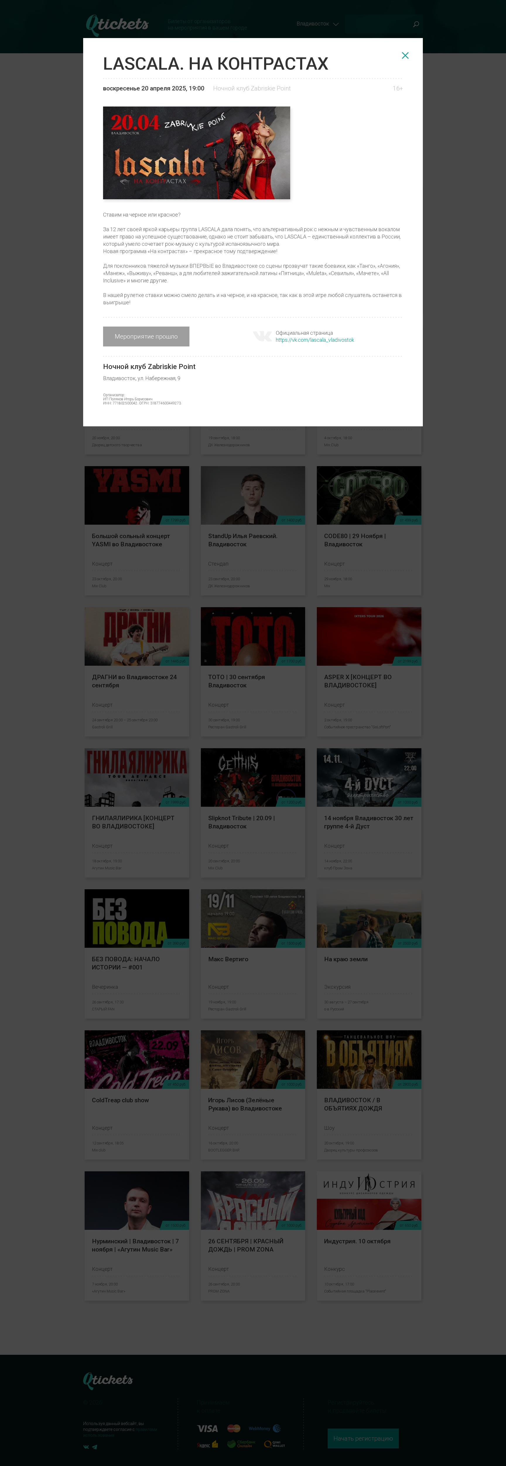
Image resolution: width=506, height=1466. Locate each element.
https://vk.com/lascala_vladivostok (315, 340)
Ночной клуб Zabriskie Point (252, 88)
